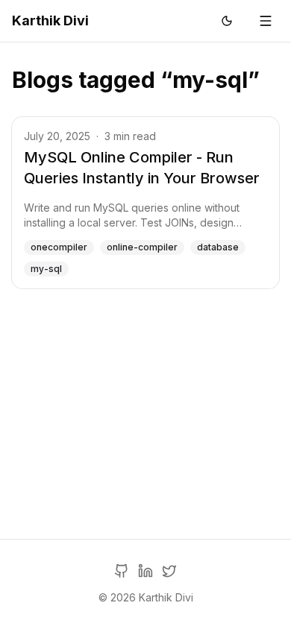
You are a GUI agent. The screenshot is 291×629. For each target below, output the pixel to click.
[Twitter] (169, 570)
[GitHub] (121, 570)
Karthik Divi (50, 20)
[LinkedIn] (145, 570)
